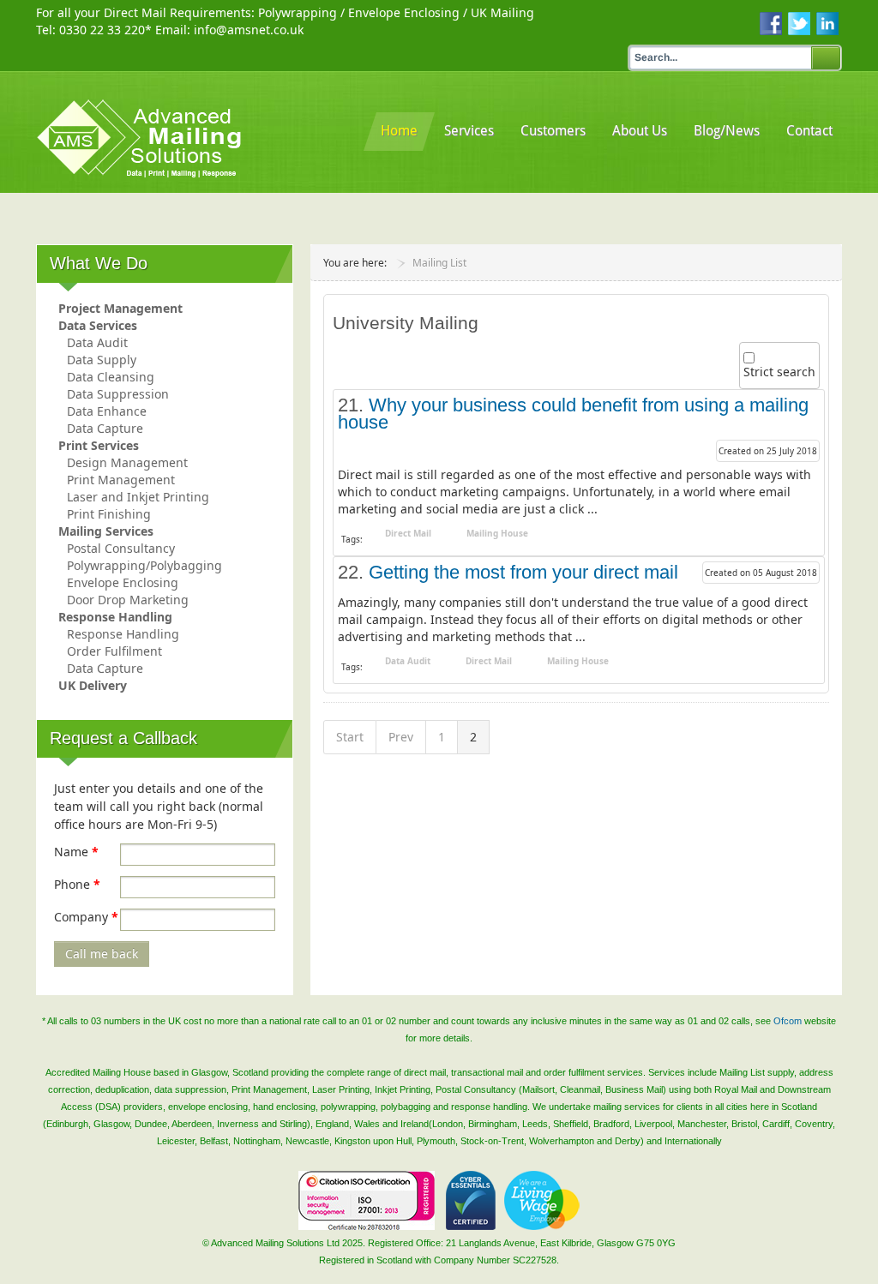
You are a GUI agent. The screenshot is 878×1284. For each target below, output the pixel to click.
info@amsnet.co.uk (249, 29)
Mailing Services (105, 531)
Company (86, 917)
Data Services (97, 325)
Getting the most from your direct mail (523, 572)
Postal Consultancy (121, 548)
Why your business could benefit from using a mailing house (573, 413)
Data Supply (101, 359)
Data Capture (105, 428)
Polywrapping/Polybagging (144, 565)
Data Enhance (107, 411)
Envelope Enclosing (404, 12)
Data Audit (97, 342)
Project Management (120, 308)
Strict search (779, 371)
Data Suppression (118, 394)
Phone (77, 884)
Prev (400, 737)
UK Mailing (502, 12)
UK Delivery (92, 685)
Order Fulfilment (114, 651)
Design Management (127, 462)
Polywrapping (297, 12)
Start (350, 737)
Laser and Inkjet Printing (138, 497)
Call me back (101, 953)
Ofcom (787, 1021)
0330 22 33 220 (102, 29)
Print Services (98, 445)
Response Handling (115, 617)
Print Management (121, 479)
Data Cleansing (110, 377)
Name (76, 851)
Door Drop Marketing (128, 599)
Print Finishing (109, 514)
